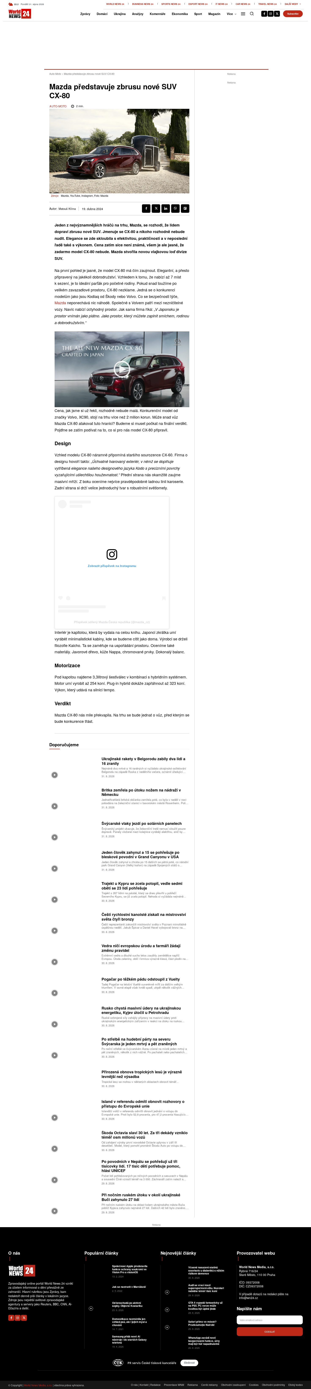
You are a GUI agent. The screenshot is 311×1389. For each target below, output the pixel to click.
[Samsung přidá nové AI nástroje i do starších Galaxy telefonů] (98, 1341)
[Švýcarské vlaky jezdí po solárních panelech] (73, 829)
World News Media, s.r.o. (38, 1385)
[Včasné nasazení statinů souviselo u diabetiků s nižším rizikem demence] (174, 1272)
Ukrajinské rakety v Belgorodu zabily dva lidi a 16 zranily (143, 761)
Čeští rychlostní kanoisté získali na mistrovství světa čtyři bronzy (144, 917)
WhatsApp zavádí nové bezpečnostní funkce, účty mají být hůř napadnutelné (204, 1341)
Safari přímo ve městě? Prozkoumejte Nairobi (202, 1323)
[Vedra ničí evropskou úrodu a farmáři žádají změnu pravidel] (73, 953)
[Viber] (175, 208)
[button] (252, 13)
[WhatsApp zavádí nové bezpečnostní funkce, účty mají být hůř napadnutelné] (174, 1342)
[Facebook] (264, 14)
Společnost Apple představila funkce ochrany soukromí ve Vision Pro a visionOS (129, 1269)
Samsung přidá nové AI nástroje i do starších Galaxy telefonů (129, 1339)
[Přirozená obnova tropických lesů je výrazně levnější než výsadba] (73, 1078)
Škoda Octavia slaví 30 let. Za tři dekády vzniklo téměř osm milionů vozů (145, 1135)
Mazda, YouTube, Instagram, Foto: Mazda (84, 195)
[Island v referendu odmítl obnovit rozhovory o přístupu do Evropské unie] (73, 1109)
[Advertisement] (231, 148)
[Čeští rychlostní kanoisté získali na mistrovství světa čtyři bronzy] (73, 922)
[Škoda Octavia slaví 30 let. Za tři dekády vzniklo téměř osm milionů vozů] (73, 1140)
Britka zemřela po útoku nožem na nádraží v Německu (141, 792)
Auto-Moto (55, 73)
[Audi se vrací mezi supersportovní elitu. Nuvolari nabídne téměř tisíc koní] (174, 1289)
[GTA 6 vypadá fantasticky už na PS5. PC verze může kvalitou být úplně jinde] (174, 1307)
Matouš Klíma (67, 208)
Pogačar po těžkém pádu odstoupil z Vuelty (141, 979)
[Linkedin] (165, 208)
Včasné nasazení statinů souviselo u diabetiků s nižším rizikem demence (206, 1270)
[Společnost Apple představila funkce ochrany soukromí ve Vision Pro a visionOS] (98, 1270)
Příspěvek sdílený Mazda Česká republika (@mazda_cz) (112, 622)
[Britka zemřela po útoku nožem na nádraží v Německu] (73, 798)
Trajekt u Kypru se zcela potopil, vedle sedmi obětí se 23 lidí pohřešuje (142, 886)
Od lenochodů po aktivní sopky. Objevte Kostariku (127, 1304)
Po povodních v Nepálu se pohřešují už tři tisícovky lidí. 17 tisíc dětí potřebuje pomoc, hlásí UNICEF (141, 1166)
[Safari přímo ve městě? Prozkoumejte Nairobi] (174, 1325)
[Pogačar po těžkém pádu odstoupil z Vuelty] (73, 984)
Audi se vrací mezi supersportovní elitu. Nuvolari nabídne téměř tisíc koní (206, 1288)
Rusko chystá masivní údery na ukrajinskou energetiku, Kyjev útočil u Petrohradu (141, 1010)
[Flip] (185, 208)
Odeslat (269, 1331)
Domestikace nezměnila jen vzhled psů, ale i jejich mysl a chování (129, 1322)
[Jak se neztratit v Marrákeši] (98, 1288)
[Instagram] (271, 14)
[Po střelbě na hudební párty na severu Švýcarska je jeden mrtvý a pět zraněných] (73, 1047)
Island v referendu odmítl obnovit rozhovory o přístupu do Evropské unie (143, 1104)
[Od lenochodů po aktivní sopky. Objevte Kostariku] (98, 1306)
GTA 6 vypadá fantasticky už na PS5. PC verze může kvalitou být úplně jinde (205, 1306)
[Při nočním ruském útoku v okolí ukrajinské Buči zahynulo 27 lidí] (73, 1203)
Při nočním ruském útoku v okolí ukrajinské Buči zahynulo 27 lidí (141, 1197)
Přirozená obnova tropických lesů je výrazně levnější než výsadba (142, 1074)
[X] (277, 14)
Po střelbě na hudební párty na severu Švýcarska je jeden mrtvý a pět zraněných (139, 1041)
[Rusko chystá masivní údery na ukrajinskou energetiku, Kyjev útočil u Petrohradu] (73, 1016)
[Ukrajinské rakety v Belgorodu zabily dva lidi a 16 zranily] (73, 766)
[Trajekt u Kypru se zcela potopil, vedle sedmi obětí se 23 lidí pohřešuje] (73, 891)
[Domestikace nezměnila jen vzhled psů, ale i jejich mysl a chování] (98, 1323)
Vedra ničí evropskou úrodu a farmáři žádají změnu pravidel (141, 948)
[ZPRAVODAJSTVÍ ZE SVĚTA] (15, 13)
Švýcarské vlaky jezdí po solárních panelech (142, 823)
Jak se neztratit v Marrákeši (129, 1287)
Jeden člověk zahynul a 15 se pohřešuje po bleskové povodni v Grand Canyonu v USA (140, 855)
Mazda (60, 302)
